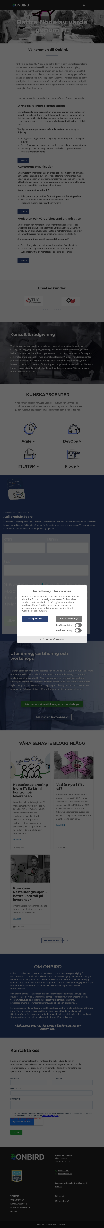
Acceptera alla (35, 618)
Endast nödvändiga (68, 618)
